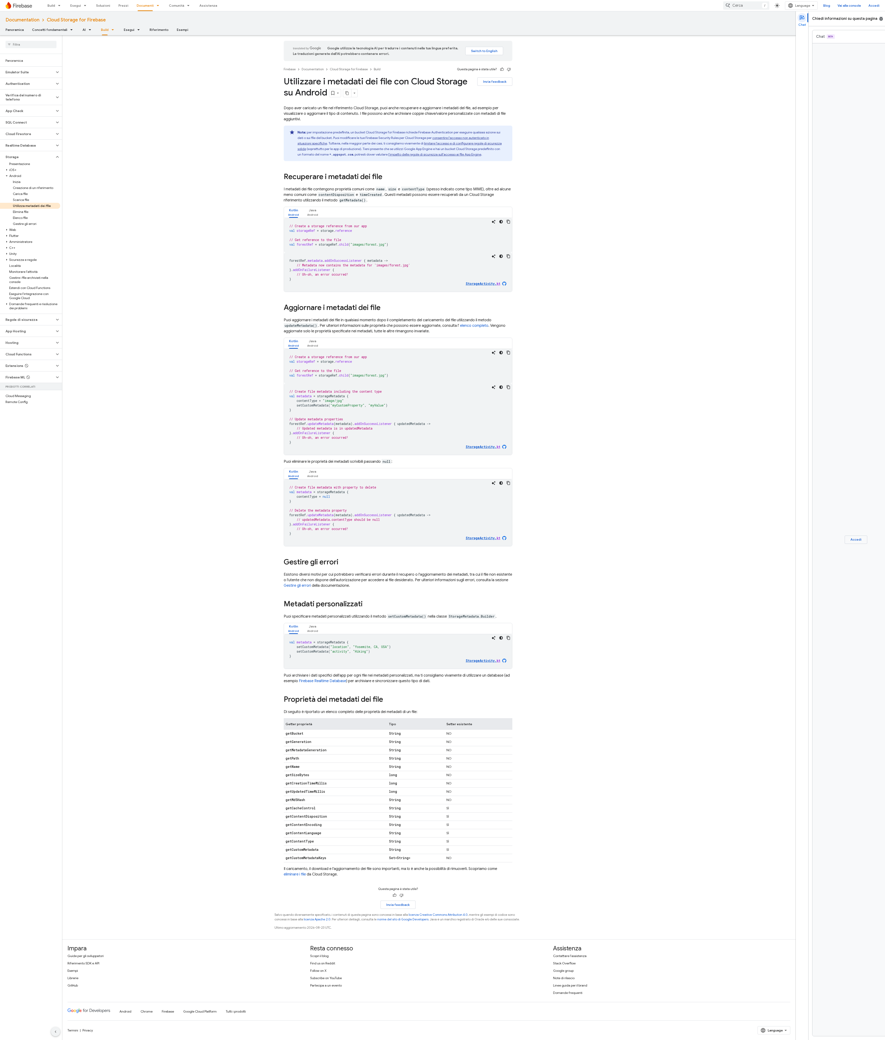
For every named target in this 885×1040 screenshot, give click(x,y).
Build (51, 5)
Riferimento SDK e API (83, 963)
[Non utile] (508, 69)
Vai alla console (849, 5)
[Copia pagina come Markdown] (347, 93)
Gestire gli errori (297, 585)
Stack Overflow (564, 963)
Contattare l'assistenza (570, 956)
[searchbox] (31, 44)
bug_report (881, 18)
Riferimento (159, 30)
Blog (826, 5)
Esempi (182, 30)
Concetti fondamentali (49, 30)
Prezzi (123, 5)
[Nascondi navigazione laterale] (55, 1031)
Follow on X (318, 971)
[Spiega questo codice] (493, 221)
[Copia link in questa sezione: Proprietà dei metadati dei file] (387, 700)
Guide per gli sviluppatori (86, 956)
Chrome (147, 1011)
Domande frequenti (567, 993)
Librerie (73, 978)
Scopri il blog (319, 956)
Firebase (290, 69)
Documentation (22, 20)
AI (84, 30)
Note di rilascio (564, 978)
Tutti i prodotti (236, 1011)
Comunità (176, 5)
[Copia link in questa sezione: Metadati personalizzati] (367, 604)
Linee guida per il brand (570, 985)
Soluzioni (103, 5)
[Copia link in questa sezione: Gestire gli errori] (343, 562)
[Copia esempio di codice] (508, 221)
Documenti (145, 5)
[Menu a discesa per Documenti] (159, 5)
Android (125, 1011)
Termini (73, 1030)
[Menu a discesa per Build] (60, 5)
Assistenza (208, 5)
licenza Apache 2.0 (317, 919)
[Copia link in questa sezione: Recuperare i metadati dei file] (387, 177)
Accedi (873, 5)
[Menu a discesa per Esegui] (86, 5)
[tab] (293, 212)
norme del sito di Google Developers (402, 919)
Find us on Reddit (322, 963)
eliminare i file (295, 874)
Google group (563, 971)
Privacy (88, 1030)
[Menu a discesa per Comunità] (189, 5)
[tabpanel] (398, 255)
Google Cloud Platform (200, 1011)
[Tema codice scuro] (501, 221)
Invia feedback (495, 82)
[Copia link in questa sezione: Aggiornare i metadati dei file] (385, 308)
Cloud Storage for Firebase (76, 20)
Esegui (75, 5)
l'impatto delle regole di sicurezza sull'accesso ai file (434, 154)
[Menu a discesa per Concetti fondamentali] (72, 29)
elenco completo (474, 325)
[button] (27, 72)
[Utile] (502, 69)
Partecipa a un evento (326, 985)
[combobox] (746, 5)
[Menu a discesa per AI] (91, 29)
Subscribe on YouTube (326, 978)
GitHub (73, 985)
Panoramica (15, 30)
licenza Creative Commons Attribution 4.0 (438, 915)
